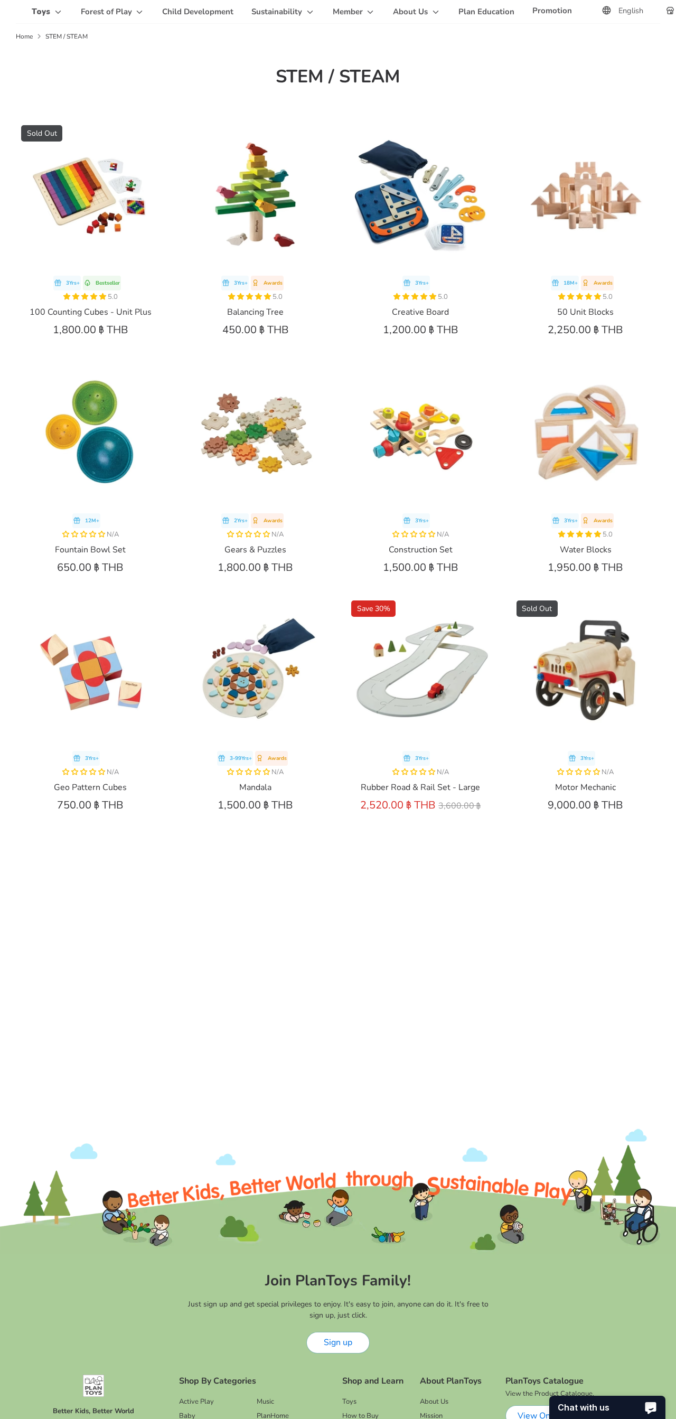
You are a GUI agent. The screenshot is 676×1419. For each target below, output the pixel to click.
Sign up (338, 1342)
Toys (349, 1401)
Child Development (197, 11)
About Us (411, 11)
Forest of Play (107, 11)
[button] (85, 297)
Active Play (196, 1401)
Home (24, 36)
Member (349, 11)
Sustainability (277, 11)
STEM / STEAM (66, 36)
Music (265, 1401)
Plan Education (486, 11)
